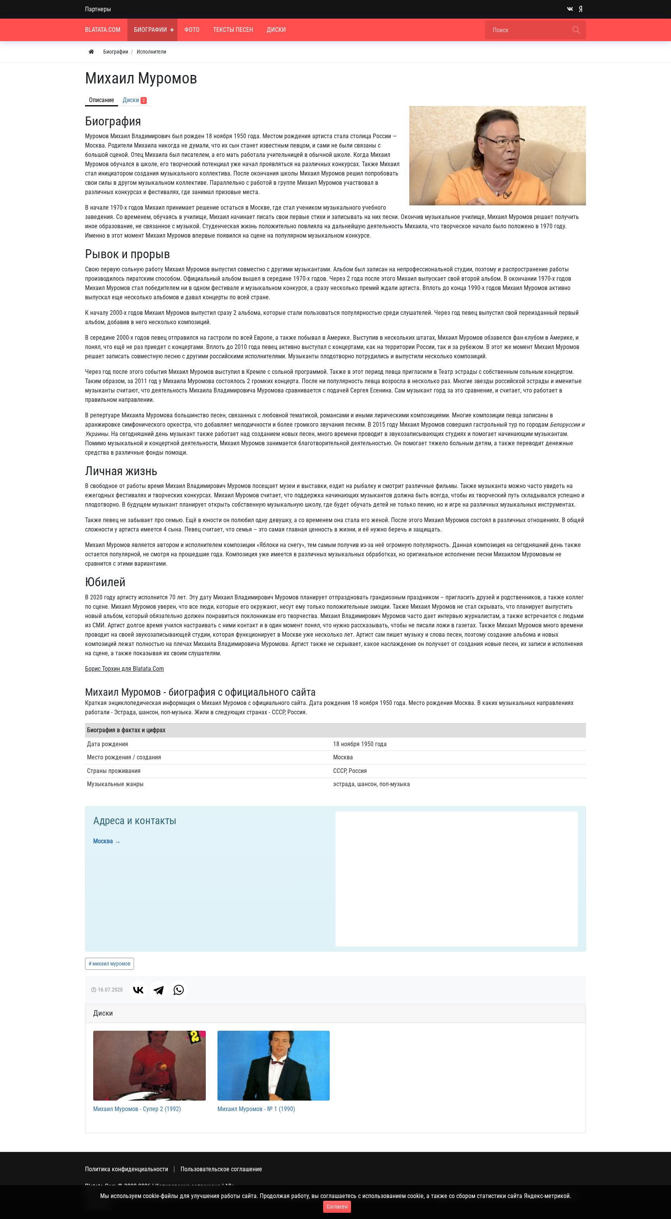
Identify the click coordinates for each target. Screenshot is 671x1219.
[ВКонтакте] (138, 990)
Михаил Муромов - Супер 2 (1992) (137, 1109)
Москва (103, 841)
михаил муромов (111, 963)
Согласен (337, 1206)
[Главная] (91, 52)
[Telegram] (158, 990)
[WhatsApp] (178, 990)
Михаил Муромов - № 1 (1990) (256, 1109)
